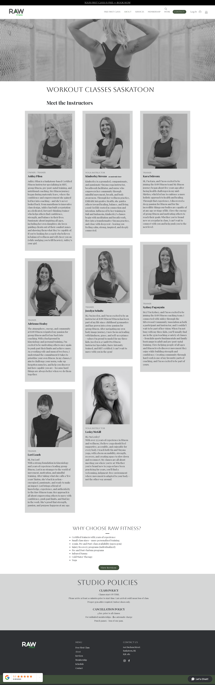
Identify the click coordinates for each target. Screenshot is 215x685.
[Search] (165, 8)
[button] (206, 12)
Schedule (79, 664)
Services (79, 655)
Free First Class (82, 647)
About (78, 651)
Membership (81, 660)
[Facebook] (129, 660)
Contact (79, 668)
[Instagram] (124, 660)
